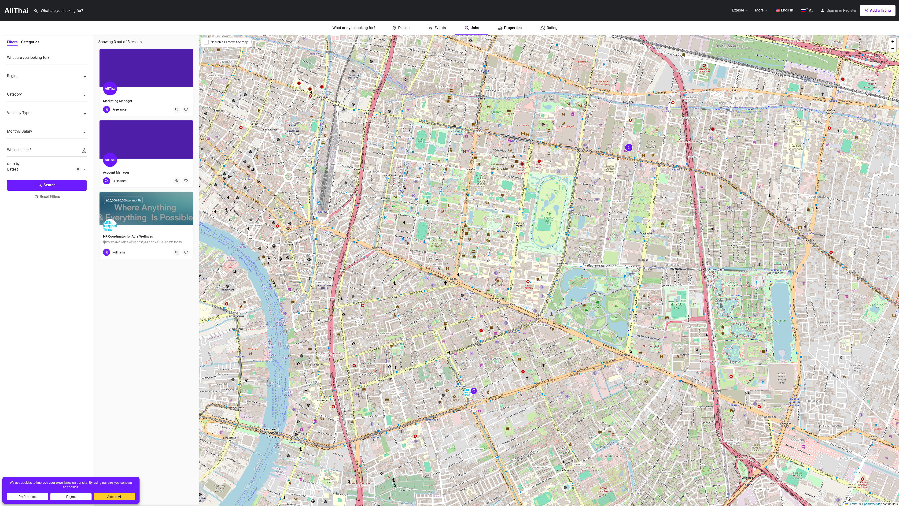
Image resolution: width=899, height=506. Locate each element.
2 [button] (629, 147)
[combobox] (47, 77)
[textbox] (47, 77)
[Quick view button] (177, 109)
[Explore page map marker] (468, 393)
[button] (472, 396)
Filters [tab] (12, 42)
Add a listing (880, 10)
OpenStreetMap (872, 504)
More (759, 10)
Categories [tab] (30, 42)
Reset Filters (50, 196)
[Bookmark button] (186, 109)
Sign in (832, 10)
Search (49, 185)
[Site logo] (17, 10)
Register (849, 10)
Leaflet (852, 504)
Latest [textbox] (12, 169)
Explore (738, 10)
